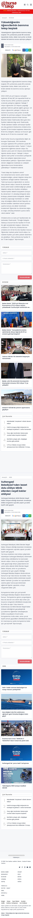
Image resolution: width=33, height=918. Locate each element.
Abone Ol (7, 50)
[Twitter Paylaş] (26, 50)
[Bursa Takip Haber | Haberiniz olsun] (8, 4)
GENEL (10, 477)
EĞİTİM (10, 855)
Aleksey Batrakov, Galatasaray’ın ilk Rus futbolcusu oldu (16, 11)
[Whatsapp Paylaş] (29, 50)
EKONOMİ (11, 18)
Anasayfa (4, 18)
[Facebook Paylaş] (23, 50)
